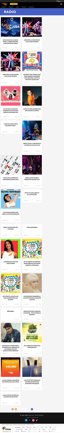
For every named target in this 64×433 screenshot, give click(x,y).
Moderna (23, 431)
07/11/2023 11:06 (17, 82)
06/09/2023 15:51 (16, 131)
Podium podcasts (29, 431)
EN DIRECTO (14, 3)
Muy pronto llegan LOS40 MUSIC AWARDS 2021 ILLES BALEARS (10, 298)
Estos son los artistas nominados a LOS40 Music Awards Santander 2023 (10, 110)
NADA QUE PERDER (32, 227)
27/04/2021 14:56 (16, 353)
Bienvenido (10, 311)
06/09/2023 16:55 (38, 116)
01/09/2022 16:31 (38, 200)
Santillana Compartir (36, 427)
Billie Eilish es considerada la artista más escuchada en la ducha (32, 298)
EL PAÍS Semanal (44, 429)
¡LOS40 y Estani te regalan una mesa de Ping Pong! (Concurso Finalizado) (32, 381)
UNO (26, 429)
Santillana (29, 427)
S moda (40, 431)
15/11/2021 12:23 (38, 269)
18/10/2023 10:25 (17, 116)
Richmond (16, 431)
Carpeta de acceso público (30, 424)
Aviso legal (3, 424)
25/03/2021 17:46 (38, 353)
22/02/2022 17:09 (38, 235)
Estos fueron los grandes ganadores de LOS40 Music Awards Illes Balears (32, 263)
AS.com (45, 427)
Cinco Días (35, 429)
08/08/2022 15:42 (16, 235)
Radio (10, 12)
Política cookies (15, 424)
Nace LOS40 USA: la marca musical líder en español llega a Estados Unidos (10, 41)
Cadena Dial (39, 429)
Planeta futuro (48, 429)
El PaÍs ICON (34, 431)
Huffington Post (19, 429)
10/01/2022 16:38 (17, 269)
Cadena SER (41, 427)
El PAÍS (17, 427)
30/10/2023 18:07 (38, 82)
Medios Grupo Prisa (6, 431)
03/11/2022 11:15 (38, 185)
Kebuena (53, 429)
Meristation (51, 431)
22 (28, 409)
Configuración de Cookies (21, 424)
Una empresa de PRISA (6, 428)
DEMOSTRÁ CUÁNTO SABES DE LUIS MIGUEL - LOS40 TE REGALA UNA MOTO (32, 313)
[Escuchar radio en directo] (11, 4)
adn (50, 427)
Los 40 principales (23, 427)
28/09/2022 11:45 (16, 220)
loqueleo (45, 431)
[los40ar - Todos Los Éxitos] (4, 4)
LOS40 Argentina (4, 82)
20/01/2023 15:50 (38, 151)
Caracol (54, 427)
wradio (30, 429)
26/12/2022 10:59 (16, 185)
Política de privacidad (9, 424)
